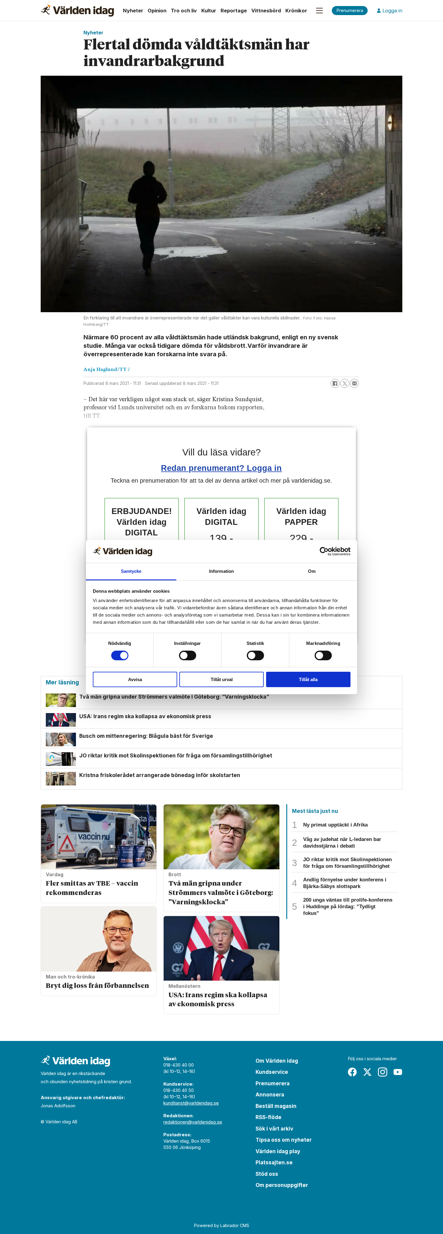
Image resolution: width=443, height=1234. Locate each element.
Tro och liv (184, 11)
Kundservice (272, 1072)
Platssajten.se (274, 1162)
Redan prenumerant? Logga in (221, 468)
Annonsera (270, 1095)
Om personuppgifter (282, 1185)
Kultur (208, 11)
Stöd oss (267, 1174)
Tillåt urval (222, 679)
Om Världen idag (277, 1061)
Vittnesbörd (266, 11)
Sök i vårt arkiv (274, 1129)
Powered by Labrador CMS (221, 1225)
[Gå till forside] (77, 10)
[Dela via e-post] (354, 383)
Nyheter (133, 11)
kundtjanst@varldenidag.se (191, 1103)
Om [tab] (312, 571)
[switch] (187, 655)
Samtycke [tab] (131, 571)
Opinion (157, 11)
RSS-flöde (268, 1117)
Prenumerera (273, 1083)
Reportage (234, 11)
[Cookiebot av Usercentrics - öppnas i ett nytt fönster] (324, 551)
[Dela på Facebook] (335, 383)
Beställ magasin (276, 1106)
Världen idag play (278, 1151)
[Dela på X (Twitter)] (344, 383)
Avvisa (135, 679)
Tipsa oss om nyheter (284, 1140)
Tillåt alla (308, 679)
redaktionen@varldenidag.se (192, 1122)
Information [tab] (221, 571)
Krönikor (296, 11)
